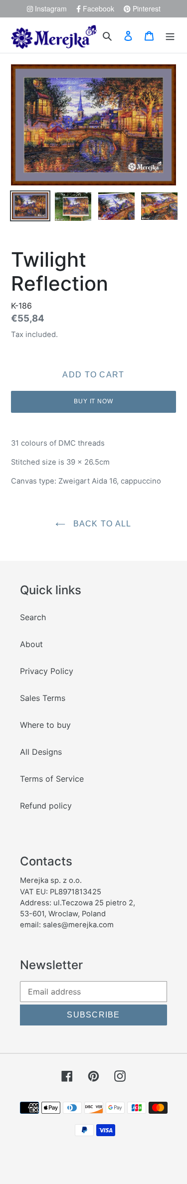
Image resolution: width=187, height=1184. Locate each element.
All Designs (41, 752)
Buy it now (94, 401)
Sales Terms (42, 698)
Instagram (50, 8)
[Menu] (170, 35)
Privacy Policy (46, 671)
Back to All (100, 523)
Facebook (97, 8)
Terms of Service (52, 779)
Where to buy (45, 725)
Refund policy (46, 806)
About (31, 644)
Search (33, 617)
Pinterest (146, 8)
